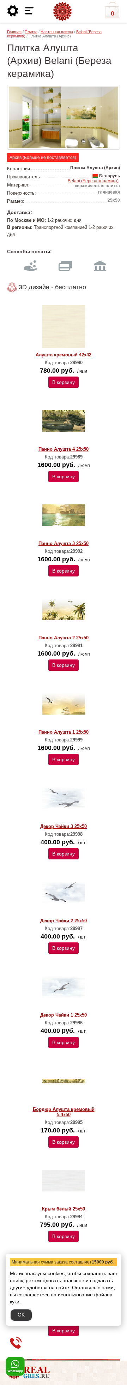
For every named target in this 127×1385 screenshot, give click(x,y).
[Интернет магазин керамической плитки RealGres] (62, 12)
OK (21, 1315)
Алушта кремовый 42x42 (63, 354)
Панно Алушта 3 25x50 (63, 543)
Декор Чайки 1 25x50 (63, 1015)
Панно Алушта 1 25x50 (63, 732)
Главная (14, 32)
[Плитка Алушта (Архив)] (63, 117)
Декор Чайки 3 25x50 (63, 826)
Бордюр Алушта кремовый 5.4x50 (64, 1112)
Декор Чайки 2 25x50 (63, 920)
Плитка (31, 32)
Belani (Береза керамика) (93, 180)
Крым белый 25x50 (63, 1209)
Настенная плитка (57, 32)
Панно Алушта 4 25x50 (63, 449)
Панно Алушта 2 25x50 (63, 637)
